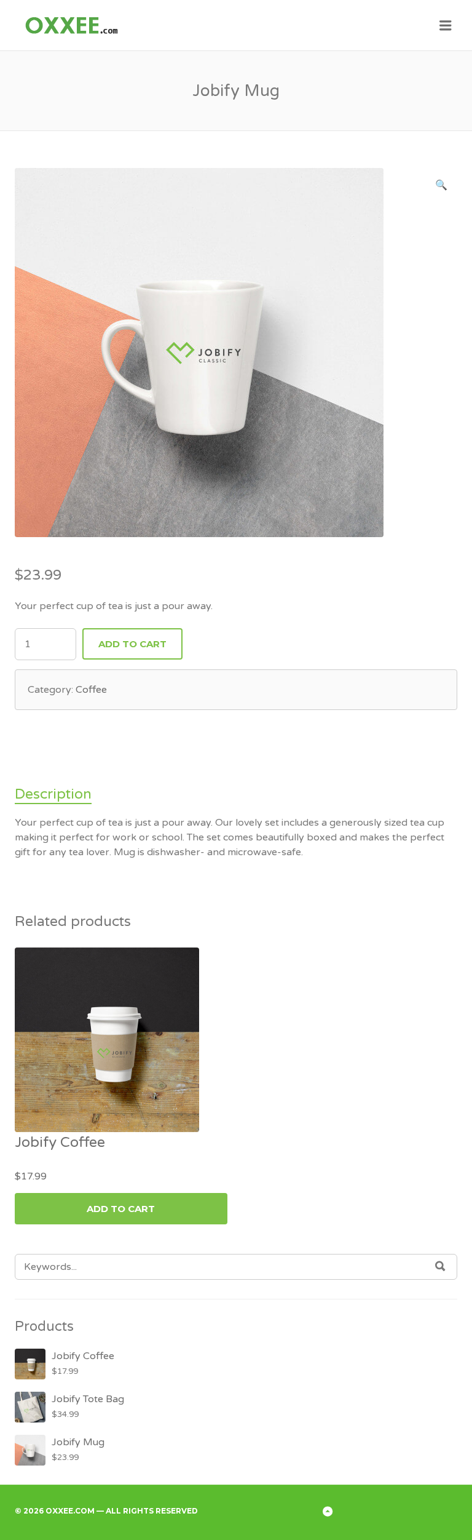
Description (53, 794)
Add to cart (132, 644)
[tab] (57, 794)
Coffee (91, 690)
